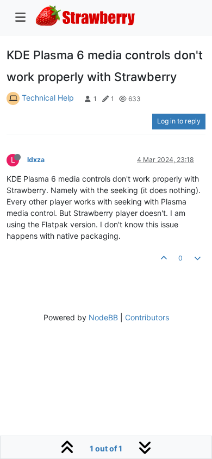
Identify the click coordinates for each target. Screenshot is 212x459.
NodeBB (103, 317)
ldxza (36, 160)
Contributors (147, 317)
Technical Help (48, 97)
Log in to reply (179, 121)
